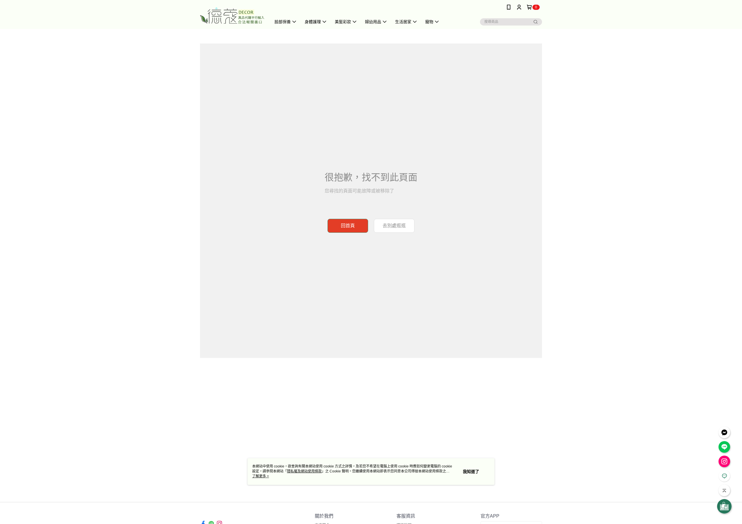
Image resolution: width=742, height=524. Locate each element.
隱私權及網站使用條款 (304, 471)
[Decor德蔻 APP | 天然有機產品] (232, 15)
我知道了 (471, 471)
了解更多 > (260, 476)
